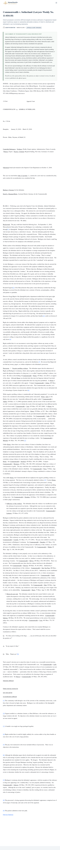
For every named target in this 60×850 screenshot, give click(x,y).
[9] (18, 654)
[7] (25, 440)
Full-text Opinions (8, 814)
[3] (44, 316)
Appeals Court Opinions (34, 27)
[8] (45, 480)
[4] (10, 339)
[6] (28, 390)
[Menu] (56, 2)
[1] (8, 229)
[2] (13, 287)
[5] (39, 362)
